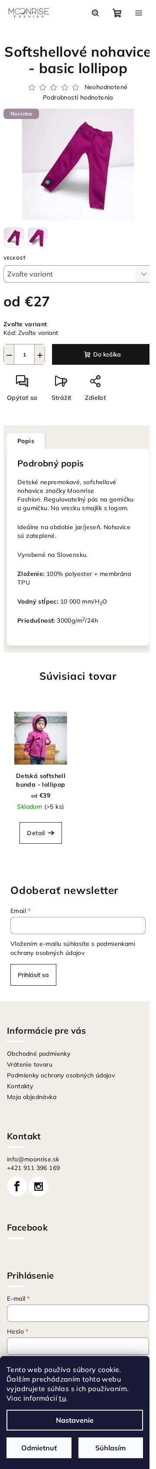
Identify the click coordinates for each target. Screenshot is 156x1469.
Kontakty (20, 1086)
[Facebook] (17, 1186)
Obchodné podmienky (38, 1054)
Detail (36, 833)
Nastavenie (75, 1420)
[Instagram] (39, 1186)
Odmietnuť (39, 1447)
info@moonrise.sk (33, 1159)
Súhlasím (110, 1447)
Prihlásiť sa (33, 975)
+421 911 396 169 (33, 1168)
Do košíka (107, 354)
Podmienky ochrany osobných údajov (61, 1075)
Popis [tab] (25, 441)
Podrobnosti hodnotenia (78, 97)
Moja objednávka (31, 1097)
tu (62, 1398)
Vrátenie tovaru (29, 1064)
